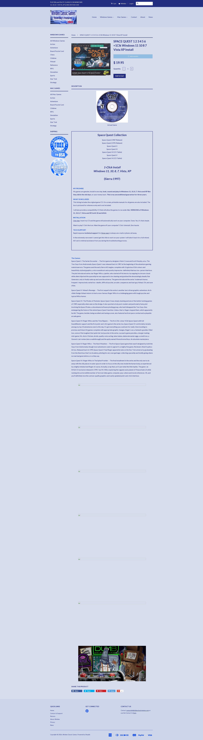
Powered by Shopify (83, 734)
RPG (52, 68)
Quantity (117, 69)
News (151, 17)
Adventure (54, 48)
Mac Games (121, 17)
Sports (52, 75)
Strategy (53, 82)
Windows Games (106, 17)
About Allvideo (55, 719)
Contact (134, 17)
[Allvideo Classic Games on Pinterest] (87, 711)
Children (53, 58)
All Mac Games (55, 94)
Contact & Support (56, 713)
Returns (52, 716)
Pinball (52, 61)
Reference (54, 65)
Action (52, 44)
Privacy (52, 722)
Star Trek (53, 79)
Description (76, 86)
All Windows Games (57, 41)
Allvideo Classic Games (69, 734)
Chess (52, 55)
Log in (131, 3)
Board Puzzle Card (57, 51)
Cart (114, 3)
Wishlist (123, 3)
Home (94, 17)
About (142, 17)
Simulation (54, 72)
